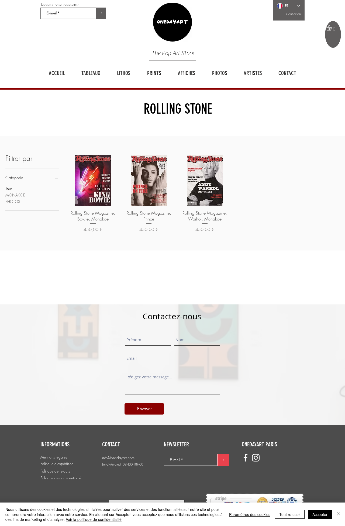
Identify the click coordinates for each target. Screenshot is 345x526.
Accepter (319, 514)
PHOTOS (12, 201)
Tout (8, 188)
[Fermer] (338, 514)
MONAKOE (15, 195)
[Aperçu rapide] (93, 180)
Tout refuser (289, 514)
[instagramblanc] (256, 457)
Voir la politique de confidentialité (94, 519)
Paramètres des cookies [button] (249, 514)
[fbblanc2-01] (245, 457)
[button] (332, 28)
